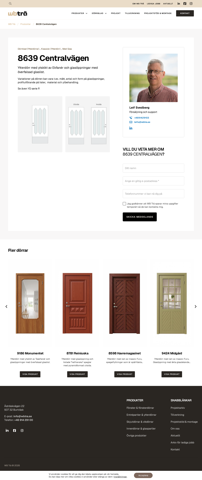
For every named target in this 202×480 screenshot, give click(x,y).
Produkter (78, 13)
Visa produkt (30, 374)
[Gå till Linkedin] (130, 129)
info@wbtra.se (22, 416)
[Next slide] (195, 306)
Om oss (175, 428)
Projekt (116, 13)
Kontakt (185, 13)
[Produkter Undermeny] (86, 13)
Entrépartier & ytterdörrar (141, 414)
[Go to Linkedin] (178, 3)
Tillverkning (132, 13)
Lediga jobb (153, 4)
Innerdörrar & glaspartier (141, 428)
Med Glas (67, 48)
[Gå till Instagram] (22, 430)
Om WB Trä (138, 4)
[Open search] (10, 4)
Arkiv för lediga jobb (182, 442)
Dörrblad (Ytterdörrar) (28, 48)
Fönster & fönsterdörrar (140, 408)
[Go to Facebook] (185, 3)
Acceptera (143, 475)
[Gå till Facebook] (14, 430)
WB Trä (11, 24)
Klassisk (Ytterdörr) (50, 48)
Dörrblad (97, 13)
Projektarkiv (178, 408)
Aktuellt (168, 4)
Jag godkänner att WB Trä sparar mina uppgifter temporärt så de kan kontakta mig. (152, 205)
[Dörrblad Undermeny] (106, 13)
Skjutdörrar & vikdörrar (140, 421)
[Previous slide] (6, 306)
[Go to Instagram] (191, 3)
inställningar (120, 476)
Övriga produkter (137, 435)
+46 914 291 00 (23, 420)
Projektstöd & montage (158, 13)
